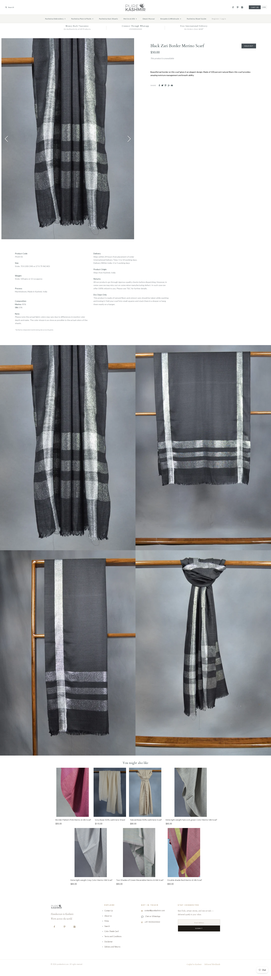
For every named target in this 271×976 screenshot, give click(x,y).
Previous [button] (6, 138)
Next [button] (129, 138)
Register (215, 19)
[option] (67, 138)
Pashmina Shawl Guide (196, 19)
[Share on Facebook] (159, 85)
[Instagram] (242, 7)
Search (107, 926)
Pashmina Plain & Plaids (82, 19)
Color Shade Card (111, 931)
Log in (223, 19)
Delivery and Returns (112, 946)
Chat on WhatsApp (152, 916)
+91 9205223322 (152, 922)
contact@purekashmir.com (155, 910)
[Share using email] (172, 85)
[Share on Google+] (168, 85)
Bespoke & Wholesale (170, 19)
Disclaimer (108, 941)
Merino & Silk (130, 19)
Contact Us (108, 910)
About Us (108, 915)
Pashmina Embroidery (55, 19)
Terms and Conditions (113, 936)
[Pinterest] (237, 7)
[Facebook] (233, 7)
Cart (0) (255, 7)
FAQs (106, 921)
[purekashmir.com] (135, 4)
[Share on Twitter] (162, 85)
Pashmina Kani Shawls (108, 19)
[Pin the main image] (165, 85)
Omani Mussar (149, 19)
